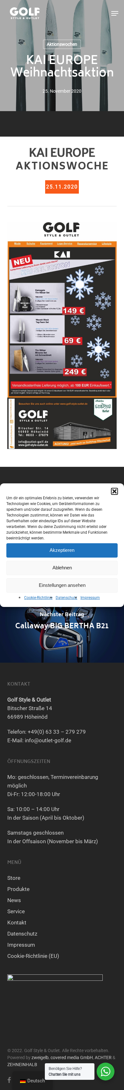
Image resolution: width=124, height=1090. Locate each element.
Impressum (90, 597)
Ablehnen (62, 567)
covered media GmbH (72, 1057)
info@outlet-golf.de (48, 740)
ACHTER (103, 1057)
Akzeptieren (62, 550)
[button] (114, 491)
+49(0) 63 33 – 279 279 (57, 732)
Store (13, 878)
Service (16, 911)
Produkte (18, 889)
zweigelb (40, 1057)
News (14, 900)
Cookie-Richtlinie (38, 597)
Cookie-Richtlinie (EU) (33, 956)
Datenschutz (66, 597)
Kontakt (16, 922)
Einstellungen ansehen (62, 585)
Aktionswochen (62, 44)
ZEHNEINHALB (22, 1064)
